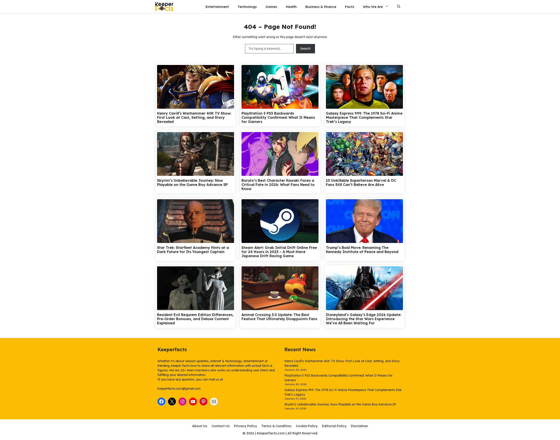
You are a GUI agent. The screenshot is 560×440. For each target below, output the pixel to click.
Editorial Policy (334, 426)
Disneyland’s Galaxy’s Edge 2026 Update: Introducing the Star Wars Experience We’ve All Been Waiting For (363, 319)
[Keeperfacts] (164, 6)
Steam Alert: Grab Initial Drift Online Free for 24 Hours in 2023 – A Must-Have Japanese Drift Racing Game (279, 252)
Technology (247, 7)
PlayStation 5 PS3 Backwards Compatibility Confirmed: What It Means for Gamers (278, 117)
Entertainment (217, 7)
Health (291, 7)
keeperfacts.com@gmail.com (179, 389)
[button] (399, 7)
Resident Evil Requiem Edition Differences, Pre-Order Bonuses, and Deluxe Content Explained (195, 319)
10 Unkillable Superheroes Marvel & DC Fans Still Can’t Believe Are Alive (361, 182)
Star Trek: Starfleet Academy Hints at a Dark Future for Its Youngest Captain (193, 250)
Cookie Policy (307, 426)
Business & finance (320, 7)
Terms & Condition (276, 426)
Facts (349, 7)
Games (271, 7)
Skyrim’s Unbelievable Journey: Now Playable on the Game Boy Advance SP (192, 182)
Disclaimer (359, 426)
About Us (199, 426)
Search (305, 49)
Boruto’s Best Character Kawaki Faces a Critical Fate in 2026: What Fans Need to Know (278, 184)
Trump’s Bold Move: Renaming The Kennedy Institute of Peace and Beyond (362, 250)
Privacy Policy (245, 426)
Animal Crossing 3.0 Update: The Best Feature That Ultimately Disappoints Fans (279, 317)
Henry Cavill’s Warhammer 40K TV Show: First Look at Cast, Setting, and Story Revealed (194, 117)
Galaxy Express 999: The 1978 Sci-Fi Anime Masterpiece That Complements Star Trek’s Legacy (364, 117)
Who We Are (373, 7)
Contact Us (221, 426)
